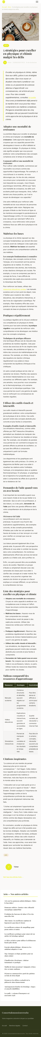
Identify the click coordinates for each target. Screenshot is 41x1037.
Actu (9, 7)
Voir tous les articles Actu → (13, 877)
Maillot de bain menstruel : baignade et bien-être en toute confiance (20, 968)
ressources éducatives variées (14, 289)
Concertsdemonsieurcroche (15, 1012)
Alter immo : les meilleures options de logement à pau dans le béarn (17, 922)
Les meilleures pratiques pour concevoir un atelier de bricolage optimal (19, 935)
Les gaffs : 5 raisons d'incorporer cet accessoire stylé (16, 994)
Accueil (4, 7)
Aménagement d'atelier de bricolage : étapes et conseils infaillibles (19, 988)
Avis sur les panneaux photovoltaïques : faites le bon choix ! (20, 902)
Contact (25, 1025)
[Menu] (37, 1)
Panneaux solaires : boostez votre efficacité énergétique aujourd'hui (19, 908)
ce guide (32, 97)
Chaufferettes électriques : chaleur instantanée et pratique (16, 961)
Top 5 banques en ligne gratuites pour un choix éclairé (18, 955)
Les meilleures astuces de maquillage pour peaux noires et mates (19, 928)
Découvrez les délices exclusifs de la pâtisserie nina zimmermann (17, 981)
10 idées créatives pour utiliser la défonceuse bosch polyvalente (20, 941)
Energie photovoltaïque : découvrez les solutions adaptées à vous (17, 948)
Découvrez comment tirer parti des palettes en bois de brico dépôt (19, 975)
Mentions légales (14, 1025)
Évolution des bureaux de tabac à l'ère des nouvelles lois (19, 915)
